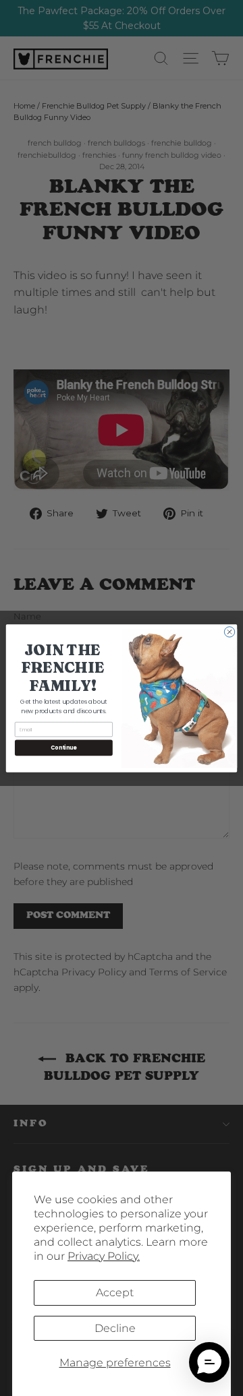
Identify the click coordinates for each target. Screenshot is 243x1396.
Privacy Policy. (104, 1256)
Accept (115, 1292)
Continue (63, 747)
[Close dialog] (229, 631)
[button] (209, 1362)
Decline (115, 1328)
